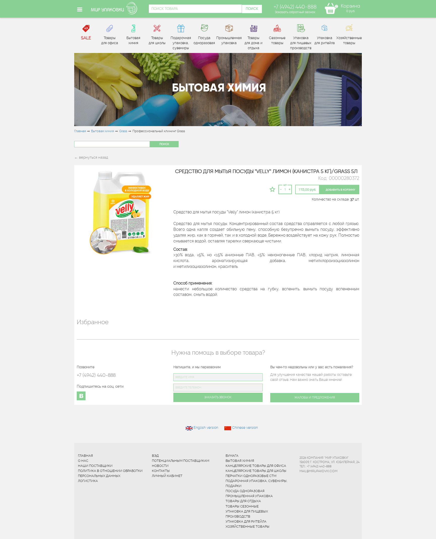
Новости (160, 466)
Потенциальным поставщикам (180, 461)
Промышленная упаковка (249, 496)
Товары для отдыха (243, 501)
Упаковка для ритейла (246, 521)
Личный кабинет (167, 476)
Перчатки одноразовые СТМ (251, 476)
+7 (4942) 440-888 (96, 375)
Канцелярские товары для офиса (256, 466)
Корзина (350, 6)
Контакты (161, 471)
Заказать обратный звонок (295, 12)
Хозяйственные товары (247, 526)
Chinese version (245, 427)
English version (206, 427)
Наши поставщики (95, 466)
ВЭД (155, 456)
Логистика (88, 481)
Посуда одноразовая (245, 491)
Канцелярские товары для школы (256, 471)
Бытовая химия (102, 131)
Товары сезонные (242, 506)
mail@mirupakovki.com (318, 471)
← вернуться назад (91, 157)
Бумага (232, 456)
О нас (83, 461)
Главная (80, 131)
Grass (123, 131)
